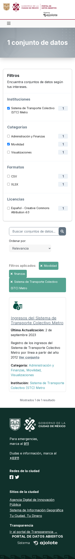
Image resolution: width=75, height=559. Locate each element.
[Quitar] (41, 265)
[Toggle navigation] (8, 24)
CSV (14, 176)
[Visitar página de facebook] (11, 477)
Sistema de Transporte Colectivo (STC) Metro (33, 110)
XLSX (14, 184)
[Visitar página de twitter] (17, 477)
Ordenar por (17, 241)
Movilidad (17, 144)
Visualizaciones (21, 152)
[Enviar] (62, 231)
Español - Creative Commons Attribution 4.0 (30, 210)
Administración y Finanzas (28, 136)
